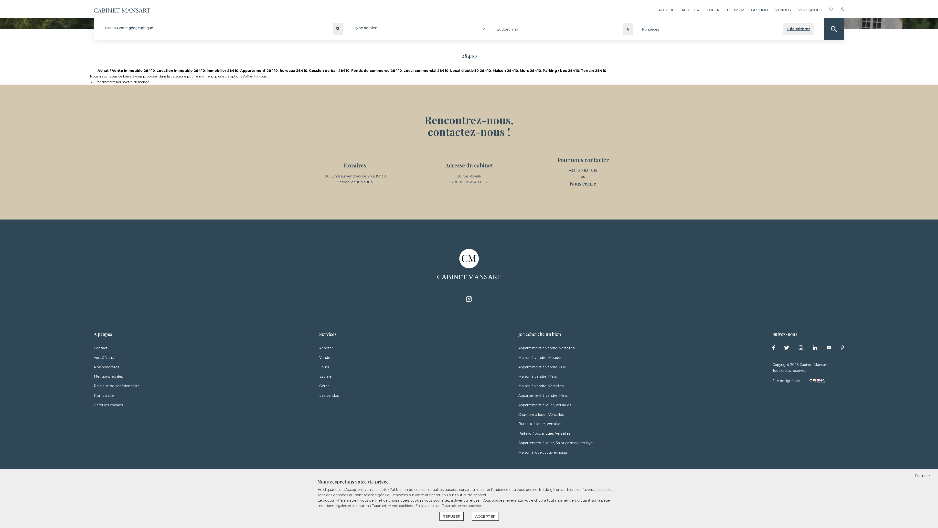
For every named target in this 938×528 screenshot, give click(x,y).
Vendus (783, 10)
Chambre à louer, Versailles (541, 414)
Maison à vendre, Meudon (540, 357)
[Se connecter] (842, 10)
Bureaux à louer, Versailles (540, 424)
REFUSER (451, 516)
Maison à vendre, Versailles (541, 386)
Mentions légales (108, 376)
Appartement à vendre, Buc (542, 367)
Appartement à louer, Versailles (544, 405)
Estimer (735, 10)
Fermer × (923, 475)
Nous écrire (583, 183)
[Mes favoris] (831, 10)
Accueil (666, 10)
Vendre (325, 357)
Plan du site (104, 395)
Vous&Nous (104, 357)
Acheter (690, 10)
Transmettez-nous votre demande (122, 82)
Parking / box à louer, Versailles (544, 433)
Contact (100, 348)
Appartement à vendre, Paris (542, 395)
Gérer (324, 386)
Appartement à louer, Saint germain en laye (555, 443)
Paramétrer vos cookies (462, 506)
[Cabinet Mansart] (122, 10)
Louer (713, 10)
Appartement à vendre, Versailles (546, 348)
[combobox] (220, 29)
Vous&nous (810, 10)
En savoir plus (427, 506)
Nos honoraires (106, 367)
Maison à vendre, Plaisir (538, 376)
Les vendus (329, 395)
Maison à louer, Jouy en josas (542, 452)
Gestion (759, 10)
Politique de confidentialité (117, 386)
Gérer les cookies (108, 405)
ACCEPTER (485, 516)
